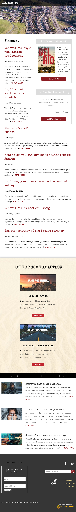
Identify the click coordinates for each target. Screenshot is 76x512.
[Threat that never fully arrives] (11, 414)
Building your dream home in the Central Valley (35, 183)
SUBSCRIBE (7, 490)
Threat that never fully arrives (45, 410)
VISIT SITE (38, 365)
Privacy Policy (70, 480)
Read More (38, 315)
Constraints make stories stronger (46, 435)
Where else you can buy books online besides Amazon (37, 157)
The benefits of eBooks (15, 130)
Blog (53, 482)
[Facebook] (65, 463)
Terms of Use (70, 483)
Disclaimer (71, 486)
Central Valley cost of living (27, 208)
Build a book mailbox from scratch (14, 93)
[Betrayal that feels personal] (11, 388)
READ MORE (17, 83)
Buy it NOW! (54, 79)
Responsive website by (65, 504)
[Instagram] (72, 463)
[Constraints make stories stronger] (11, 439)
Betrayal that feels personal (43, 384)
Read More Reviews (54, 119)
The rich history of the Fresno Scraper (34, 231)
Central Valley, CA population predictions (18, 52)
